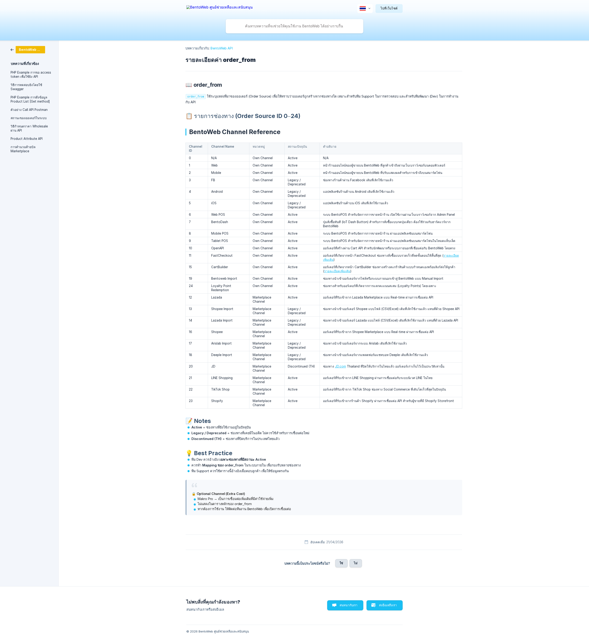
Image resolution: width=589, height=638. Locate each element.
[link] (28, 49)
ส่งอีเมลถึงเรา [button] (388, 605)
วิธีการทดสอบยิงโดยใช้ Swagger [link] (26, 87)
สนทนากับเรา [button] (349, 605)
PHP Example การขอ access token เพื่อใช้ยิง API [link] (31, 74)
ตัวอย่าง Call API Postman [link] (29, 110)
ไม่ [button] (356, 563)
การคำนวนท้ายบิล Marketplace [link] (23, 149)
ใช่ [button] (341, 563)
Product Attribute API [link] (27, 139)
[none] (219, 8)
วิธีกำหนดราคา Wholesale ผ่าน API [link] (29, 128)
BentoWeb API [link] (222, 48)
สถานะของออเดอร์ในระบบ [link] (29, 118)
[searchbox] (294, 26)
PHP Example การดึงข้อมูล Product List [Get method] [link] (30, 99)
